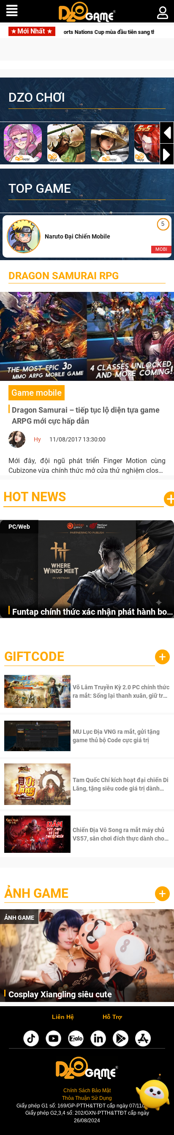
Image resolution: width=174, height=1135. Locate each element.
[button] (167, 154)
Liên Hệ (63, 1017)
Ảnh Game (36, 893)
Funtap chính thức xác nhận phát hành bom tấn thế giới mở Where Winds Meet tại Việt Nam (93, 612)
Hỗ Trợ (112, 1017)
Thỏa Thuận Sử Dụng (87, 1098)
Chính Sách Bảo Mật (87, 1090)
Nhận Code (120, 691)
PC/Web (19, 526)
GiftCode (34, 656)
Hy (37, 439)
